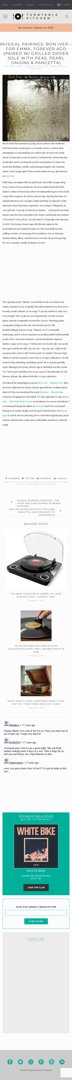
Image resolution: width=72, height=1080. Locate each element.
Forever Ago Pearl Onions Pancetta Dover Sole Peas (38, 482)
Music (45, 66)
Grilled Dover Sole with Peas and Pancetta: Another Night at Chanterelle (32, 512)
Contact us (45, 4)
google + (62, 478)
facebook (13, 478)
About (30, 4)
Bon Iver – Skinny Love (51, 383)
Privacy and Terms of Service (39, 1070)
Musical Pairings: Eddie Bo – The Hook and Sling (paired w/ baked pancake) (39, 503)
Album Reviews (32, 66)
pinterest (45, 478)
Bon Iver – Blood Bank (51, 392)
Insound (39, 406)
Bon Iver (9, 176)
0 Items (65, 4)
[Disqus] (36, 760)
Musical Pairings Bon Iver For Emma (36, 484)
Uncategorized (58, 66)
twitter (29, 478)
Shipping (17, 4)
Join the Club (36, 887)
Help (5, 4)
